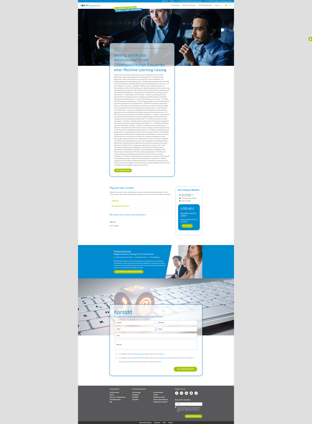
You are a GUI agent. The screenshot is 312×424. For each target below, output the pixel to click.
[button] (230, 5)
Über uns (218, 5)
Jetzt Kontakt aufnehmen (185, 369)
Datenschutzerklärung (140, 354)
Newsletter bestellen (193, 416)
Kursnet (120, 48)
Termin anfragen (187, 226)
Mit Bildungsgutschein (205, 5)
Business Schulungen (189, 5)
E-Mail (178, 404)
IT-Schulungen (175, 5)
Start (115, 48)
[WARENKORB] (226, 5)
